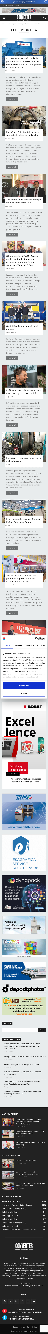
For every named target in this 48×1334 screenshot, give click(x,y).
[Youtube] (33, 1301)
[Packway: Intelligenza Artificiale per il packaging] (8, 1145)
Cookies (15, 1327)
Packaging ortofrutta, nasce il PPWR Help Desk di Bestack (25, 1057)
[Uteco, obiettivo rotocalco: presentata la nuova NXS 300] (8, 1175)
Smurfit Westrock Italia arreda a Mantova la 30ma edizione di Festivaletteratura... (28, 1121)
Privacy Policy (25, 1327)
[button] (4, 18)
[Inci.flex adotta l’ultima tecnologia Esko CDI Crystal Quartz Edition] (24, 379)
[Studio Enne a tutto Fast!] (8, 1163)
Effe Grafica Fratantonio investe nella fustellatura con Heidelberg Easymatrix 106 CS (23, 1092)
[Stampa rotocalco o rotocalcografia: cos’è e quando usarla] (8, 1186)
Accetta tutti (24, 686)
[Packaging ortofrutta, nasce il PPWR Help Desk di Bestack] (8, 1134)
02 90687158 (26, 1283)
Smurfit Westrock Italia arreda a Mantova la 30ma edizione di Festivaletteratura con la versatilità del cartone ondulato (22, 1046)
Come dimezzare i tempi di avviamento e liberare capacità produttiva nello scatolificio (22, 1083)
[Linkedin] (16, 1301)
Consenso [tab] (7, 645)
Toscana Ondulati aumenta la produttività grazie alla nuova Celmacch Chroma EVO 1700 (21, 578)
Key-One (34, 1331)
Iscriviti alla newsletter (25, 1311)
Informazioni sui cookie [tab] (35, 645)
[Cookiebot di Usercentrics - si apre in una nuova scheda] (35, 638)
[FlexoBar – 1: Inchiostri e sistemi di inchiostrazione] (24, 447)
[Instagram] (4, 1301)
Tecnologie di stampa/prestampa (18, 24)
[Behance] (10, 1301)
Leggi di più (12, 99)
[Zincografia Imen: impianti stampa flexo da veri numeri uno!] (24, 189)
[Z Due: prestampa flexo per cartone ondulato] (24, 634)
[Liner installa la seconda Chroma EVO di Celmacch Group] (24, 511)
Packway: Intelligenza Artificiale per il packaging (21, 1064)
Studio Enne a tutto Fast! (26, 1161)
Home (3, 24)
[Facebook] (22, 1301)
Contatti (34, 1327)
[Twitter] (28, 1301)
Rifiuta (24, 693)
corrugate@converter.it (34, 1285)
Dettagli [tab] (18, 645)
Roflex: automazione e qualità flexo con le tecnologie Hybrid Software (23, 1073)
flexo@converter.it (17, 1285)
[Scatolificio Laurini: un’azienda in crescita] (24, 315)
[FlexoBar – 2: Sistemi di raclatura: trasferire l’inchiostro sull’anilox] (24, 121)
